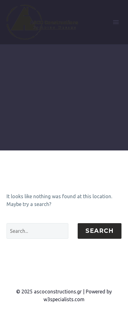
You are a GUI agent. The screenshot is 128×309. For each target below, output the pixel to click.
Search (99, 230)
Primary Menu (115, 22)
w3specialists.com (64, 299)
